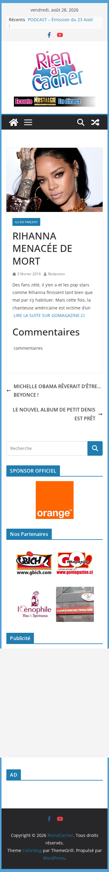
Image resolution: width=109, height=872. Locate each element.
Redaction (56, 273)
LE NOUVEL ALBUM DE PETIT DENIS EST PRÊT (54, 414)
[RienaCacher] (13, 122)
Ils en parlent (26, 222)
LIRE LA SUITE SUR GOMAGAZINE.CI (49, 315)
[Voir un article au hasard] (95, 122)
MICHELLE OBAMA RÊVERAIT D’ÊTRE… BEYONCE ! (57, 390)
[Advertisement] (54, 703)
